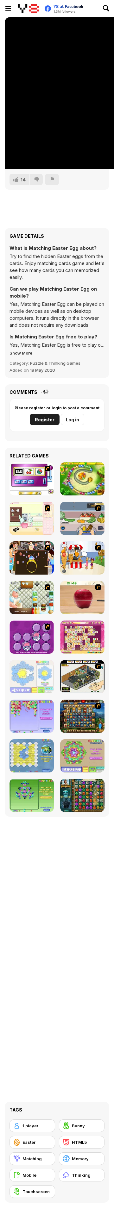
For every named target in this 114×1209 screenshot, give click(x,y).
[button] (21, 352)
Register (44, 419)
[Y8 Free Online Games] (28, 8)
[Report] (52, 179)
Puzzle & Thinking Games (55, 363)
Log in (72, 419)
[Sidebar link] (8, 8)
